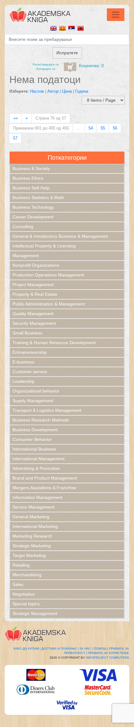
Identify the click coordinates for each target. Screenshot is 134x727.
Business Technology (33, 207)
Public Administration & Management (48, 303)
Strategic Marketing (31, 545)
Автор (53, 91)
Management (25, 255)
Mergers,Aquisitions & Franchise (44, 487)
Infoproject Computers (107, 657)
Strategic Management (34, 613)
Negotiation (23, 594)
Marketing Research (32, 536)
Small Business (27, 332)
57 (15, 138)
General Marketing (30, 516)
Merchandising (26, 574)
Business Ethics (27, 178)
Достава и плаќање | (60, 648)
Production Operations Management (48, 274)
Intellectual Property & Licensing (44, 245)
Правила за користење (108, 653)
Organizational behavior (36, 390)
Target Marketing (29, 555)
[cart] (70, 67)
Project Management (33, 284)
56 (115, 128)
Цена (67, 91)
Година (81, 91)
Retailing (21, 565)
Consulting (22, 226)
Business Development (35, 429)
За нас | (86, 648)
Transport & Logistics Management (46, 410)
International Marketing (35, 526)
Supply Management (32, 400)
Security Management (34, 323)
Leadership (23, 381)
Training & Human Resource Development (54, 342)
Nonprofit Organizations (35, 265)
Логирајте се (45, 69)
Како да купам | (27, 648)
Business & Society (31, 168)
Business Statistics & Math (38, 197)
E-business (23, 361)
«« (15, 118)
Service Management (33, 507)
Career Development (33, 216)
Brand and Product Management (44, 478)
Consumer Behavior (32, 439)
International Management (38, 458)
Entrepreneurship (29, 352)
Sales (17, 584)
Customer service (29, 371)
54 (91, 128)
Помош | (101, 648)
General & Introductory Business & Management (60, 236)
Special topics (26, 603)
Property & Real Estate (34, 294)
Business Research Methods (40, 419)
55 (103, 128)
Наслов (37, 91)
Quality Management (33, 313)
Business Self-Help (31, 187)
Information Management (37, 497)
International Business (34, 448)
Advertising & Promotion (36, 468)
